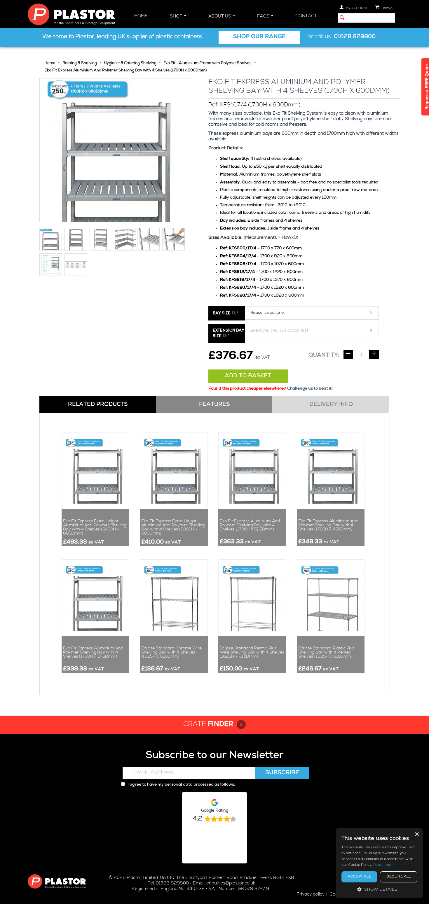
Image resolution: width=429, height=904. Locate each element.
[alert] (379, 863)
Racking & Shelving (79, 63)
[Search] (342, 18)
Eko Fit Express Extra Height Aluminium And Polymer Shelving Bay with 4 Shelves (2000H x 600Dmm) (173, 527)
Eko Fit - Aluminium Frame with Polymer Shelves (207, 63)
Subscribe (282, 773)
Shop (177, 16)
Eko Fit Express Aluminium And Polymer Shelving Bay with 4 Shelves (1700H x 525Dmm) (250, 525)
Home (141, 16)
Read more (383, 865)
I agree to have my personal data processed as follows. (181, 785)
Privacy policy (311, 894)
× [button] (416, 834)
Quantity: (323, 355)
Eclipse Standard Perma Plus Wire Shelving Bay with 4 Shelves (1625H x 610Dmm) (252, 653)
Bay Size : (224, 314)
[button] (379, 889)
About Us (220, 16)
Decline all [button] (398, 877)
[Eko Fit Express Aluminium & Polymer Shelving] (117, 150)
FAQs (264, 16)
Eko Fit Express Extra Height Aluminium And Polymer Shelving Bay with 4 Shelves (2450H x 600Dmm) (94, 527)
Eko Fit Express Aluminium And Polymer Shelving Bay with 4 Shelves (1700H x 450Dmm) (328, 525)
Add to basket (248, 376)
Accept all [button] (359, 877)
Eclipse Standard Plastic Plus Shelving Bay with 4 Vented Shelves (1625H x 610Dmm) (326, 653)
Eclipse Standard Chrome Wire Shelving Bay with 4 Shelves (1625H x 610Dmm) (171, 653)
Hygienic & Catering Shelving (130, 63)
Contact (306, 16)
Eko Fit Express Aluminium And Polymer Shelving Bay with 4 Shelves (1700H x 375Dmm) (93, 653)
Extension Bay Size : (228, 333)
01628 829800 (355, 37)
